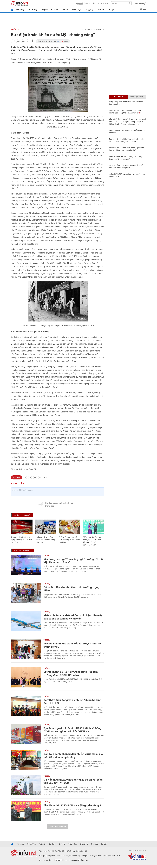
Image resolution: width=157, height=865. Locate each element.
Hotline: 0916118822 (102, 3)
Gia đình (54, 9)
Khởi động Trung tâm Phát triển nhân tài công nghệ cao (45, 539)
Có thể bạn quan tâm (23, 515)
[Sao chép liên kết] (27, 41)
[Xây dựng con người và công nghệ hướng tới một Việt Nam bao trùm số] (26, 565)
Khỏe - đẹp (76, 9)
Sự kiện (111, 9)
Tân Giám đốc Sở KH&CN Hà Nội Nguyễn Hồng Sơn (74, 805)
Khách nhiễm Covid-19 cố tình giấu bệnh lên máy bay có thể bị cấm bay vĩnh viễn (73, 617)
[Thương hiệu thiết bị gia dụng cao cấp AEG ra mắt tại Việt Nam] (22, 527)
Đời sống (20, 9)
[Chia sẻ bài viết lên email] (23, 41)
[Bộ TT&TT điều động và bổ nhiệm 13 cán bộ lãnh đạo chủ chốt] (26, 706)
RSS (144, 9)
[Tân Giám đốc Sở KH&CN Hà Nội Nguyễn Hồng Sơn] (26, 811)
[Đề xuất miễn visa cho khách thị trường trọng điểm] (26, 593)
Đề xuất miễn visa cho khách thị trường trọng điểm (71, 589)
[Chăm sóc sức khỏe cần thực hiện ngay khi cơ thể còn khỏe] (69, 527)
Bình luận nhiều (136, 97)
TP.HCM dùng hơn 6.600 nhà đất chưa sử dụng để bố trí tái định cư (126, 166)
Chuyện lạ (89, 9)
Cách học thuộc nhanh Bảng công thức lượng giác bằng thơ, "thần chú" (125, 111)
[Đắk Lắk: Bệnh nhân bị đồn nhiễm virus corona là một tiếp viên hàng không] (26, 760)
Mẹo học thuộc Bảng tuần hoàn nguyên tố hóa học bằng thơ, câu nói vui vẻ (126, 149)
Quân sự (100, 9)
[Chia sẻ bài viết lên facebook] (13, 41)
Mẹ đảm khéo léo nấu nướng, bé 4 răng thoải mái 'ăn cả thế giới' (125, 157)
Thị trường (32, 9)
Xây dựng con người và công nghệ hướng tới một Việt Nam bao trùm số (74, 560)
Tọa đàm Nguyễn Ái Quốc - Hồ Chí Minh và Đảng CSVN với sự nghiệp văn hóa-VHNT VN (72, 729)
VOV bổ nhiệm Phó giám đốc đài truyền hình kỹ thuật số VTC (72, 645)
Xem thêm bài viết (57, 826)
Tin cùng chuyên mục (23, 550)
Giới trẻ (65, 9)
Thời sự (15, 29)
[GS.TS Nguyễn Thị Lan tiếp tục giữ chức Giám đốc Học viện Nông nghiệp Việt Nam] (93, 527)
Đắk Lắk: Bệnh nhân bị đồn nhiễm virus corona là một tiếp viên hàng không (73, 755)
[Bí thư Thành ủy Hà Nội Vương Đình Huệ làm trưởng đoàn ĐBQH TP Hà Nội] (26, 677)
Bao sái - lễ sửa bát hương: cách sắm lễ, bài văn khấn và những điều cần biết (127, 140)
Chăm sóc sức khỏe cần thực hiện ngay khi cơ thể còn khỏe (69, 539)
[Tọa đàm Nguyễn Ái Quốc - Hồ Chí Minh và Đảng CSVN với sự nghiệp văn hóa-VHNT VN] (26, 734)
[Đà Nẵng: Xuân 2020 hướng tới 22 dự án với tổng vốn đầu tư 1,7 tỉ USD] (26, 785)
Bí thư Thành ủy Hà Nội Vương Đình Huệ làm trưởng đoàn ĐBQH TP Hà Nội (71, 673)
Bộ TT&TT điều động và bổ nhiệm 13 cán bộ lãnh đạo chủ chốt (72, 701)
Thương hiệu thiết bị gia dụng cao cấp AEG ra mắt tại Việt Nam (21, 539)
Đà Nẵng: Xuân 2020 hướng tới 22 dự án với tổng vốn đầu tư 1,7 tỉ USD (73, 781)
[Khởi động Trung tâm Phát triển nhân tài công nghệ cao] (45, 527)
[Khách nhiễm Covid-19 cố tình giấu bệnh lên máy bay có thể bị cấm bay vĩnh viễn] (26, 621)
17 (139, 113)
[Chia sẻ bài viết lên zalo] (18, 41)
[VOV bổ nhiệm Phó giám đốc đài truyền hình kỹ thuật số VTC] (26, 649)
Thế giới (44, 9)
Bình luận (16, 477)
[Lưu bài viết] (32, 41)
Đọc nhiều (118, 97)
